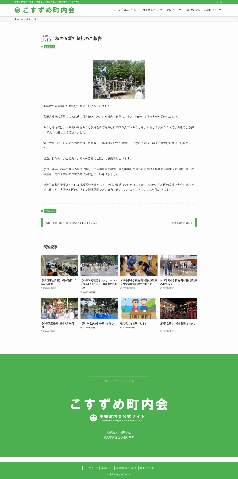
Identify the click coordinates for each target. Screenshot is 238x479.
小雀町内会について (126, 468)
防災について (147, 468)
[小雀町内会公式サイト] (45, 10)
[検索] (221, 2)
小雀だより (49, 47)
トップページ (91, 468)
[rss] (216, 2)
